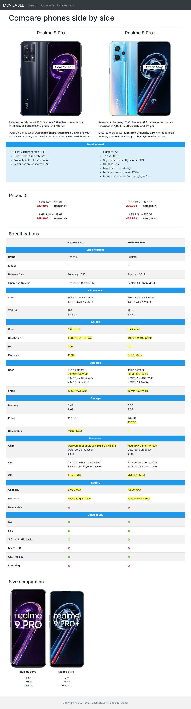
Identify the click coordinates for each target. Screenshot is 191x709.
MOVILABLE (13, 5)
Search (33, 5)
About (124, 702)
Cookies (114, 702)
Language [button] (64, 5)
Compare (47, 5)
